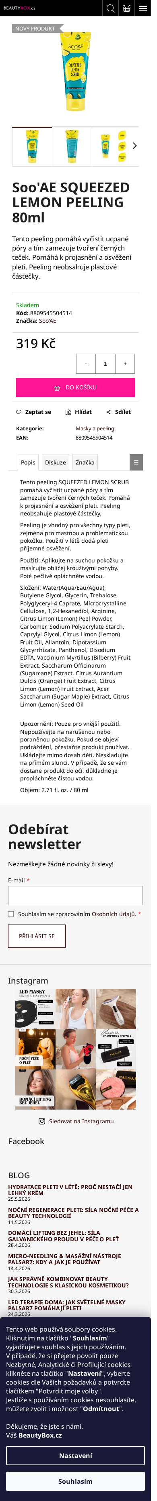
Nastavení (75, 1455)
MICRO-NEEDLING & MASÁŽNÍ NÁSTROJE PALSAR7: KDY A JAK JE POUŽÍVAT (64, 1259)
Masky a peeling (95, 428)
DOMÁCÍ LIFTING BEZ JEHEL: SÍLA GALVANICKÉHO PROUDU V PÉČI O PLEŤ (63, 1236)
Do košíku (81, 387)
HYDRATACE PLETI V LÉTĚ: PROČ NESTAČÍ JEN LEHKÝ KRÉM (70, 1190)
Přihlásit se (37, 936)
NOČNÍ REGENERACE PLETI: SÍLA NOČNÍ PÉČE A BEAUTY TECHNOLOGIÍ (73, 1213)
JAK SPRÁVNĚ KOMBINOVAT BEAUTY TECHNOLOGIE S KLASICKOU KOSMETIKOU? (68, 1282)
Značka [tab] (85, 462)
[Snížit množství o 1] (86, 363)
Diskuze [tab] (55, 462)
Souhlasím (75, 1481)
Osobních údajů (113, 914)
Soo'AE (47, 320)
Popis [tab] (28, 462)
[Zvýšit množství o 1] (124, 363)
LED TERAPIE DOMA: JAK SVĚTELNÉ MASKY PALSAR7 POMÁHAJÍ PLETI (67, 1305)
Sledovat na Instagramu (81, 1121)
